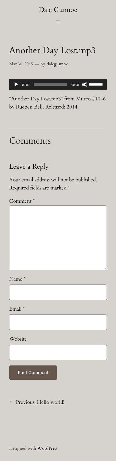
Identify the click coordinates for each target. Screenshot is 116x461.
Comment (22, 201)
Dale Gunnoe (58, 9)
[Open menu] (58, 22)
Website (18, 339)
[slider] (96, 84)
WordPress (47, 448)
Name (17, 279)
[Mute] (84, 84)
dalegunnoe (57, 64)
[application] (58, 84)
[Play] (16, 84)
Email (17, 309)
